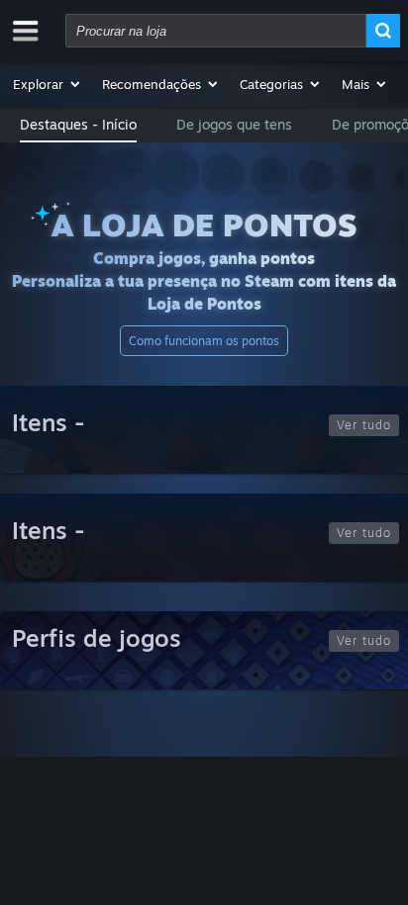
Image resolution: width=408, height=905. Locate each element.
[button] (47, 84)
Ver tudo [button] (364, 424)
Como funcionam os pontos (204, 340)
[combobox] (215, 30)
